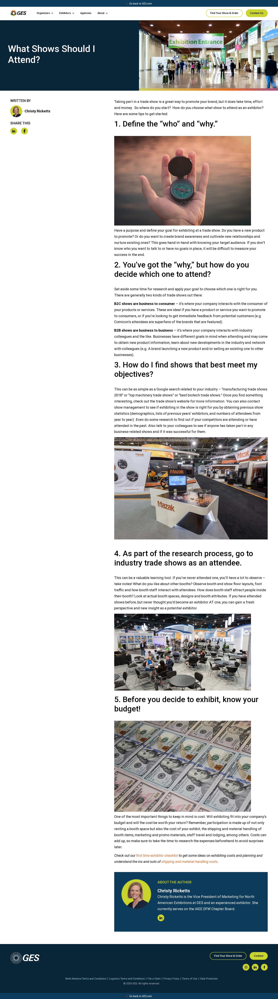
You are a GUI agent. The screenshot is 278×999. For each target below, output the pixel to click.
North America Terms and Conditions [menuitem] (85, 978)
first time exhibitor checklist (157, 856)
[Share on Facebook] (24, 131)
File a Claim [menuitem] (154, 978)
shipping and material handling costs (189, 862)
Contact (258, 955)
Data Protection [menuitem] (209, 978)
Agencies (85, 13)
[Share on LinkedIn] (13, 131)
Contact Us (256, 13)
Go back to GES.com (140, 3)
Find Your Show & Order (224, 13)
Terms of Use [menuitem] (189, 978)
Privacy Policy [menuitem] (171, 978)
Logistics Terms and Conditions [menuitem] (127, 978)
